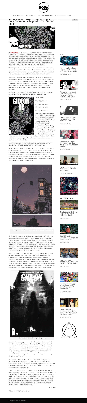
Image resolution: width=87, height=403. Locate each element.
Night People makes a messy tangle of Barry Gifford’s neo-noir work (68, 69)
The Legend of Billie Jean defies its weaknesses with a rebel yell (69, 213)
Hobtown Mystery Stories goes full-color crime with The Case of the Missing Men (68, 312)
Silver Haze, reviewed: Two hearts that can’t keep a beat (68, 168)
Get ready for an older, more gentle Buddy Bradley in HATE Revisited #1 (68, 286)
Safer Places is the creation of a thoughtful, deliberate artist (69, 237)
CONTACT (71, 16)
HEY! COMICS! (31, 16)
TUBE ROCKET (60, 16)
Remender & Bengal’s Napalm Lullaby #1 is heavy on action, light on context (69, 144)
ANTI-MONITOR (18, 16)
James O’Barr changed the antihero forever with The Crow (68, 119)
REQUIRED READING (45, 16)
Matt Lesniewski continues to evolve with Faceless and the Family (69, 261)
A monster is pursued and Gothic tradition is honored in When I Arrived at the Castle (68, 94)
